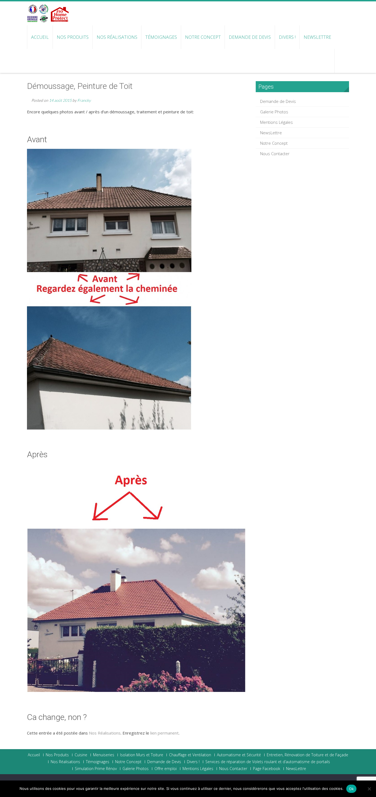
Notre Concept (203, 37)
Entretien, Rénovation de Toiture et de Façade (307, 755)
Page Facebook (266, 768)
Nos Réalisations (117, 37)
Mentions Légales (276, 122)
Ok (351, 789)
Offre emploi (165, 768)
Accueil (40, 37)
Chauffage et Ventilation (190, 755)
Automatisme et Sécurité (239, 755)
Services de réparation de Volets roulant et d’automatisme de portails (267, 761)
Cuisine (81, 755)
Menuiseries (103, 755)
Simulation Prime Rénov (96, 768)
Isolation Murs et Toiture (141, 755)
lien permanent (164, 733)
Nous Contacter (275, 153)
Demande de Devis (250, 37)
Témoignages (161, 37)
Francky (84, 100)
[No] (369, 788)
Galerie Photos (274, 111)
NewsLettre (317, 37)
